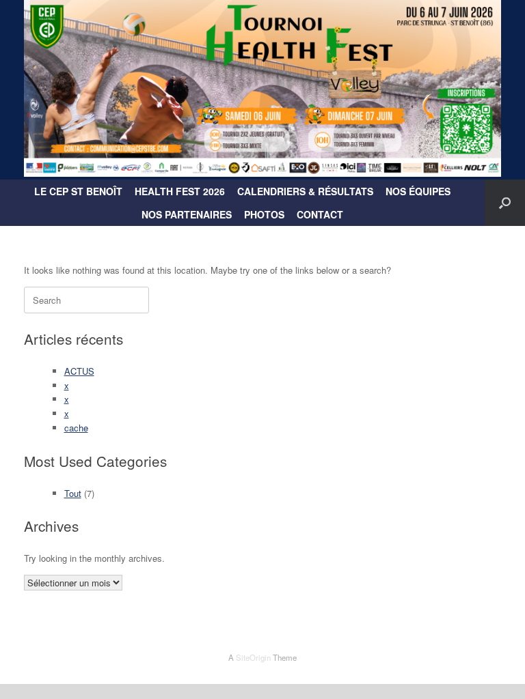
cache (76, 427)
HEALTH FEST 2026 (180, 191)
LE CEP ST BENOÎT (78, 191)
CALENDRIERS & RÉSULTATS (305, 191)
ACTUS (79, 371)
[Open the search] (505, 203)
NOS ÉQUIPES (418, 191)
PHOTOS (264, 214)
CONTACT (320, 214)
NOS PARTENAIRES (187, 214)
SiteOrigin (253, 657)
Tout (72, 493)
